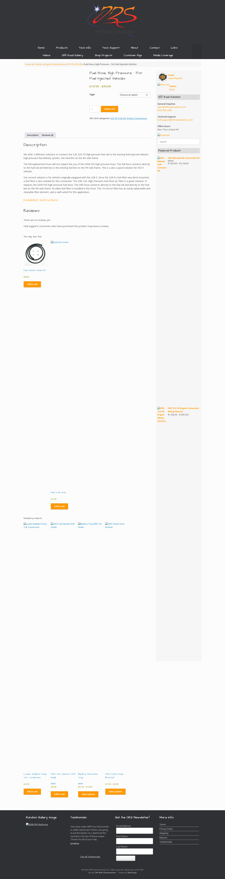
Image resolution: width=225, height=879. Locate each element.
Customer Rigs (133, 55)
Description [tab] (33, 135)
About (134, 48)
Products (62, 48)
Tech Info (85, 48)
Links (174, 48)
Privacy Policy (166, 828)
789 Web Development (105, 872)
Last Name (121, 846)
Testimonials (165, 841)
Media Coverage (163, 55)
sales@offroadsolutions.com (171, 106)
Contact (154, 48)
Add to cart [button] (32, 284)
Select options (88, 794)
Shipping (163, 833)
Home (41, 48)
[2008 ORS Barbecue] (37, 826)
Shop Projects (103, 55)
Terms (162, 824)
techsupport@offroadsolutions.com (175, 119)
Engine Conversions (54, 64)
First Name (122, 836)
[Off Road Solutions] (112, 20)
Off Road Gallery (72, 55)
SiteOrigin (132, 872)
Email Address (123, 826)
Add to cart (109, 108)
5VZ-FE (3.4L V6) (74, 64)
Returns (163, 837)
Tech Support (110, 48)
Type (92, 94)
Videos (46, 55)
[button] (196, 51)
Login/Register (175, 77)
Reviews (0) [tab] (47, 135)
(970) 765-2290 (164, 110)
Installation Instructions (41, 200)
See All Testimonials (90, 856)
